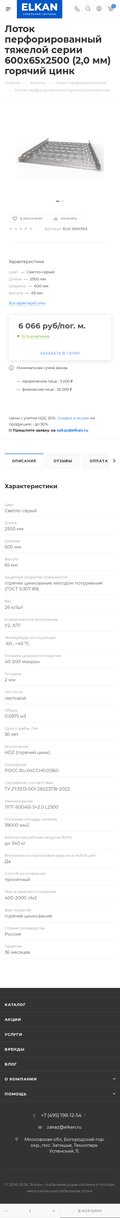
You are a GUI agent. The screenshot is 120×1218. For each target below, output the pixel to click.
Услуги (13, 1034)
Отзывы (63, 461)
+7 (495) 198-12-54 (61, 1115)
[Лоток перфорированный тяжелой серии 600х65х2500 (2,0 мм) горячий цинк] (60, 152)
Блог (11, 1064)
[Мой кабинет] (99, 9)
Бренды (14, 1049)
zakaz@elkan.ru (72, 430)
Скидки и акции (73, 418)
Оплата (99, 461)
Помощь (16, 1094)
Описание (24, 461)
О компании (21, 1079)
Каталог (15, 1004)
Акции (13, 1019)
